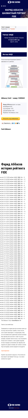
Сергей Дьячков (5, 350)
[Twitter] (14, 123)
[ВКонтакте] (12, 123)
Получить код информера (10, 118)
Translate (12, 29)
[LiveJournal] (19, 123)
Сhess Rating (16, 408)
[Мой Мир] (17, 123)
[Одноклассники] (16, 123)
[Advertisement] (14, 145)
